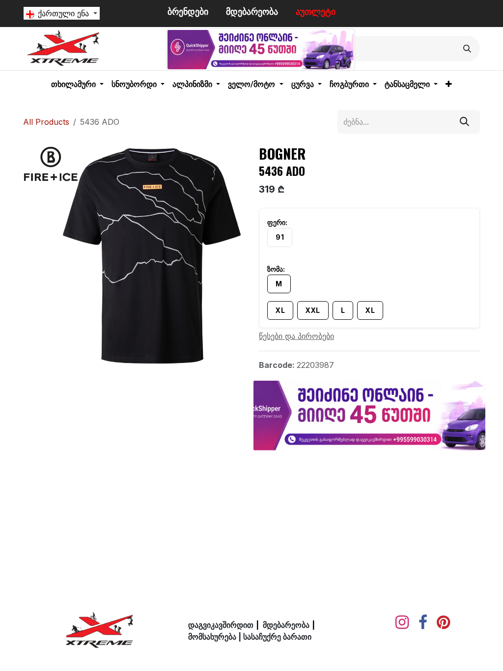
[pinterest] (443, 622)
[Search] (467, 48)
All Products (46, 122)
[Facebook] (423, 622)
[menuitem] (77, 84)
